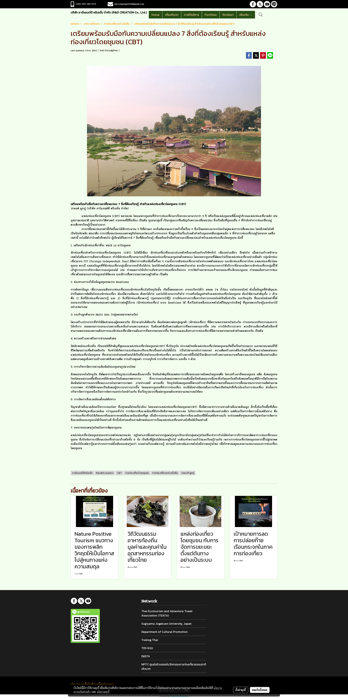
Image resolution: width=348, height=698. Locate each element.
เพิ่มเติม (244, 14)
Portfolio (211, 14)
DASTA (145, 656)
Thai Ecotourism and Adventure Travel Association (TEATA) (166, 613)
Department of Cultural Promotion (164, 632)
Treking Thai (149, 640)
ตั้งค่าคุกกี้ (240, 689)
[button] (261, 14)
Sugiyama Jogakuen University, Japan (166, 623)
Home (156, 14)
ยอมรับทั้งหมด (259, 689)
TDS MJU (147, 648)
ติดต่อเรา (228, 14)
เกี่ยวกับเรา (171, 14)
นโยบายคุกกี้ (103, 691)
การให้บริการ (191, 14)
